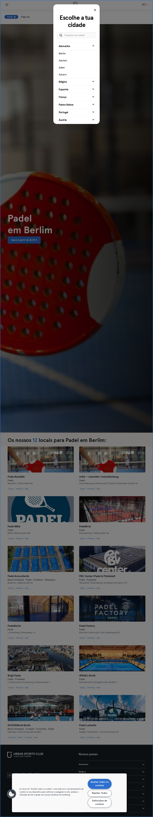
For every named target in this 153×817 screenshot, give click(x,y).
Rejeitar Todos (99, 793)
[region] (69, 792)
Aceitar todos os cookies (100, 784)
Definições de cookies (99, 802)
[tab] (76, 60)
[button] (11, 794)
